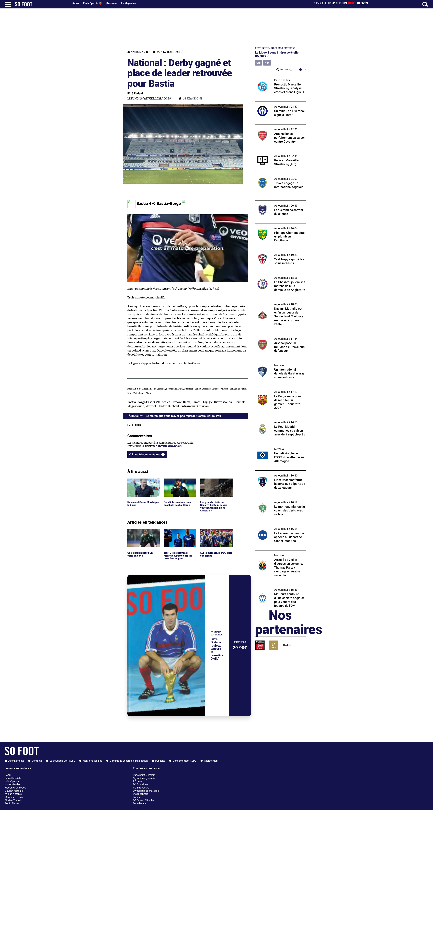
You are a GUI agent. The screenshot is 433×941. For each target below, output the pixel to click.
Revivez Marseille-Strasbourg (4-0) (276, 152)
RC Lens (137, 781)
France (137, 797)
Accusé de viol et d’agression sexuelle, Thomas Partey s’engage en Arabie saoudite (277, 555)
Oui (258, 62)
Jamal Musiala (13, 778)
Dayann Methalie (14, 790)
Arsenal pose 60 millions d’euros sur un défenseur (278, 337)
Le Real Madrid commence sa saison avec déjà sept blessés (279, 420)
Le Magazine (128, 3)
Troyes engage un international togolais (279, 175)
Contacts (37, 760)
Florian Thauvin (13, 800)
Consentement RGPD (184, 760)
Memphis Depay (14, 797)
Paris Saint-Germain (144, 774)
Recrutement (211, 760)
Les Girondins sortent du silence (274, 202)
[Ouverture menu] (8, 4)
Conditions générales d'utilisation (129, 760)
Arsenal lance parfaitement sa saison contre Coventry (277, 127)
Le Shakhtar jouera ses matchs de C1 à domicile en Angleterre (277, 276)
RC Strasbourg (141, 787)
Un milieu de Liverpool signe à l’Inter (277, 103)
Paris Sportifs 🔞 (92, 3)
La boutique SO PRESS (62, 760)
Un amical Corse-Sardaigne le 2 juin (138, 481)
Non (267, 62)
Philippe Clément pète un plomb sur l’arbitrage (276, 226)
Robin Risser (12, 803)
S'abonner (111, 3)
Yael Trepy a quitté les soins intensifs (277, 251)
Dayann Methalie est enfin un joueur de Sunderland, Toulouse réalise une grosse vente (279, 303)
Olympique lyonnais (144, 778)
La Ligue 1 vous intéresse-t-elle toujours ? (277, 54)
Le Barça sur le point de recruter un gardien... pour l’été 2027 (276, 390)
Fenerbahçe (139, 803)
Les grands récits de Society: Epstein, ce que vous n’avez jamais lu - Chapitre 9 (214, 485)
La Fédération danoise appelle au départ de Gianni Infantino (280, 527)
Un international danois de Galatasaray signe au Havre (278, 363)
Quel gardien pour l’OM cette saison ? (141, 532)
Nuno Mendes (12, 784)
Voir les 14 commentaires (144, 454)
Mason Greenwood (15, 787)
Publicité (160, 760)
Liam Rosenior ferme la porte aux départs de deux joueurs (279, 473)
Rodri (8, 774)
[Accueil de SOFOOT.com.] (41, 4)
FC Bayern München (144, 800)
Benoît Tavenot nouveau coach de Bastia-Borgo (178, 481)
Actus (75, 3)
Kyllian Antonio (13, 793)
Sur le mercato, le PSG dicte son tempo (213, 532)
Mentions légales (92, 760)
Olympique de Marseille (146, 790)
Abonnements (16, 760)
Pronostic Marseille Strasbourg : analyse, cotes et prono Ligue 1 (279, 78)
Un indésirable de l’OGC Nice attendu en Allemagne (279, 447)
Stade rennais (140, 793)
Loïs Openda (12, 781)
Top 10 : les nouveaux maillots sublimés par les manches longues (178, 533)
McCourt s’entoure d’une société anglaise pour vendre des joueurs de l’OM (279, 588)
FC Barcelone (140, 784)
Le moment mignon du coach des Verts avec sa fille (278, 500)
